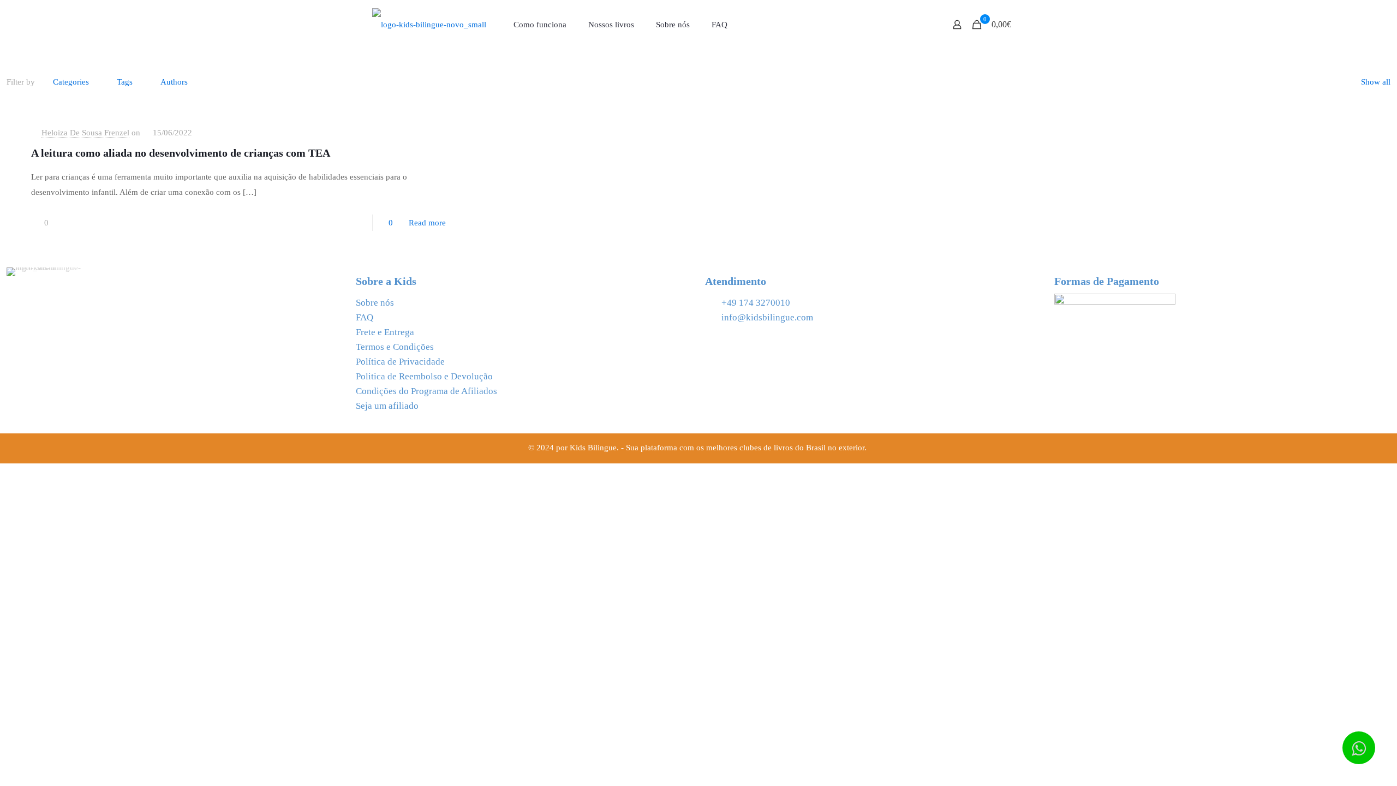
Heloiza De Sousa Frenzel (85, 132)
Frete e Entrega (385, 332)
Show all (1375, 82)
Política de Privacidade (400, 361)
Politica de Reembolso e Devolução (424, 376)
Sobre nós (375, 302)
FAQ (364, 317)
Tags (125, 82)
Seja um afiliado (387, 406)
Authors (174, 82)
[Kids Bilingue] (429, 24)
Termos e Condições (395, 347)
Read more (427, 222)
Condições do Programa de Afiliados (426, 391)
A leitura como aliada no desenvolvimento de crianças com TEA (180, 153)
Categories (71, 82)
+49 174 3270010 (755, 302)
